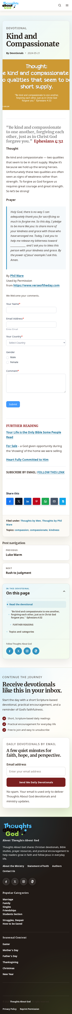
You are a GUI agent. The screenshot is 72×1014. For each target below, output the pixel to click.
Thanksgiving (10, 962)
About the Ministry (13, 866)
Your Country (14, 336)
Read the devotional (21, 604)
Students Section (12, 914)
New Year (8, 974)
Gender (10, 352)
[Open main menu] (67, 5)
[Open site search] (59, 5)
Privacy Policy (10, 1009)
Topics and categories (21, 631)
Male (13, 357)
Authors (56, 866)
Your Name (13, 303)
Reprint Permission (29, 1009)
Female (14, 362)
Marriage (8, 899)
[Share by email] (54, 501)
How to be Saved (12, 923)
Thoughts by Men (31, 520)
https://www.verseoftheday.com (36, 285)
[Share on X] (18, 501)
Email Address (15, 318)
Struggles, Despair (13, 920)
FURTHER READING (23, 624)
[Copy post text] (63, 501)
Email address (16, 764)
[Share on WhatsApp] (45, 501)
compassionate (39, 530)
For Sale (11, 446)
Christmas (8, 968)
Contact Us (9, 871)
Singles (7, 906)
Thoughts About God (20, 1001)
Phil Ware (17, 276)
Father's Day (10, 956)
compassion (22, 530)
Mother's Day (10, 950)
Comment (12, 370)
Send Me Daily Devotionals (36, 782)
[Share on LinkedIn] (27, 501)
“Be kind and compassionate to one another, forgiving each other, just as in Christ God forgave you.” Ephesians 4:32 (35, 614)
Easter (6, 944)
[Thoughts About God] (10, 5)
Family (6, 903)
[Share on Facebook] (10, 501)
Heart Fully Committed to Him (27, 460)
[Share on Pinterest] (36, 501)
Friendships (9, 910)
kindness (54, 530)
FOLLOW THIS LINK (50, 472)
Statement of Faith (38, 866)
